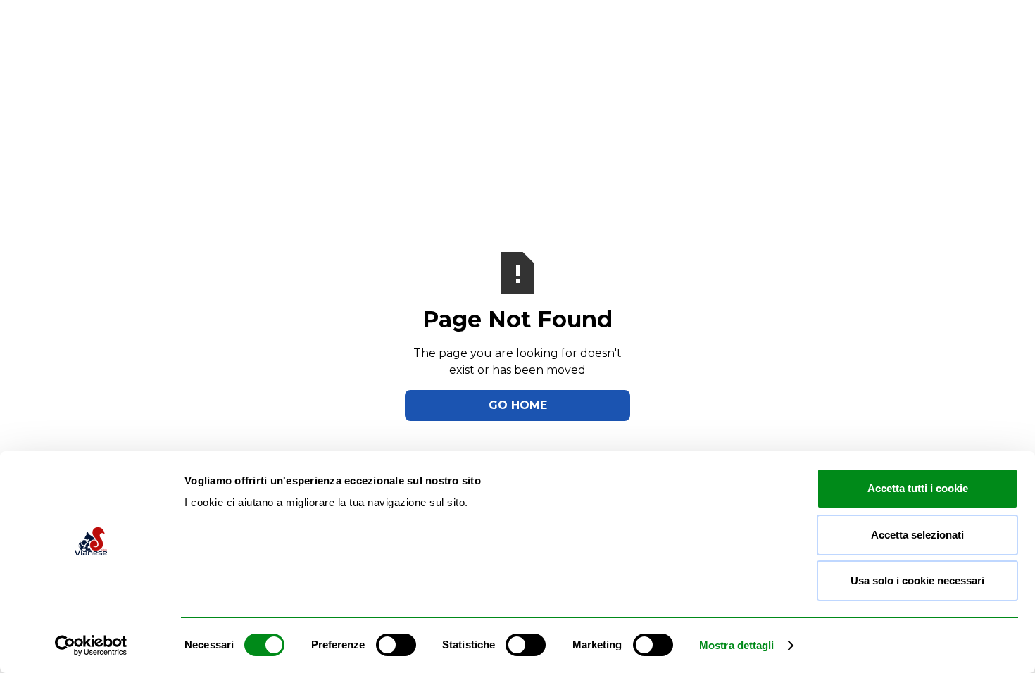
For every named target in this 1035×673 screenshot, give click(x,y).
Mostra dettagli (736, 645)
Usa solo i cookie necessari (917, 580)
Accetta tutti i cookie (917, 488)
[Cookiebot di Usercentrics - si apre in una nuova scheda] (91, 645)
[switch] (396, 645)
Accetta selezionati (917, 535)
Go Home (518, 405)
